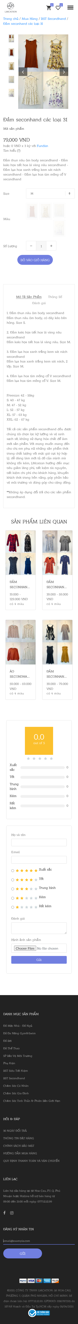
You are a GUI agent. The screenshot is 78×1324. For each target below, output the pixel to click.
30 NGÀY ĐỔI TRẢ (15, 1130)
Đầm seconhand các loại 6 (56, 587)
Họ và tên (18, 834)
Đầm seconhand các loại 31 (23, 23)
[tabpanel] (43, 71)
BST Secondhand (53, 18)
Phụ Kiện (9, 1063)
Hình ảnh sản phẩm (26, 939)
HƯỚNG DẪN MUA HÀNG (20, 1153)
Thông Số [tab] (55, 297)
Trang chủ (10, 18)
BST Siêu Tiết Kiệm (15, 1070)
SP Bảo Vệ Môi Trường (17, 1055)
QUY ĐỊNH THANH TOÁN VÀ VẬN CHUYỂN (31, 1160)
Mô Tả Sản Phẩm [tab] (29, 297)
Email (15, 852)
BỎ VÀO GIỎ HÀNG (35, 260)
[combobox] (50, 193)
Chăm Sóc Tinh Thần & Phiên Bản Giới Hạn (31, 1100)
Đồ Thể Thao (11, 1048)
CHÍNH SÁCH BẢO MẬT (18, 1145)
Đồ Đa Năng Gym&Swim (19, 1033)
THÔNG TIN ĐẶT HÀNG (18, 1138)
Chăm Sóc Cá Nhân (16, 1085)
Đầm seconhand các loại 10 (19, 587)
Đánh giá (39, 303)
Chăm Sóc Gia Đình (16, 1093)
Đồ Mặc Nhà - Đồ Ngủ (17, 1025)
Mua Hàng (30, 18)
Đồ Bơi (7, 1040)
